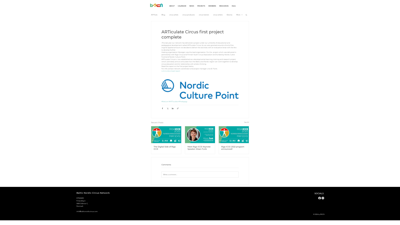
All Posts (154, 15)
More (238, 15)
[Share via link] (178, 108)
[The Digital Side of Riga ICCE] (166, 134)
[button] (246, 15)
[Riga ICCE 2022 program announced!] (234, 134)
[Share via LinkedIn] (173, 108)
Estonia (229, 15)
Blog (163, 15)
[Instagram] (323, 198)
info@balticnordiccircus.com (87, 211)
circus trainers (204, 15)
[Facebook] (319, 198)
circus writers (218, 15)
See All (246, 122)
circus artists (173, 15)
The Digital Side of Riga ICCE (165, 148)
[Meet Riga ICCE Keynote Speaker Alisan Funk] (200, 134)
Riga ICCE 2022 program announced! (232, 148)
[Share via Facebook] (162, 108)
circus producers (188, 15)
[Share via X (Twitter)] (168, 108)
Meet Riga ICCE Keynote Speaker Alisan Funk (199, 148)
